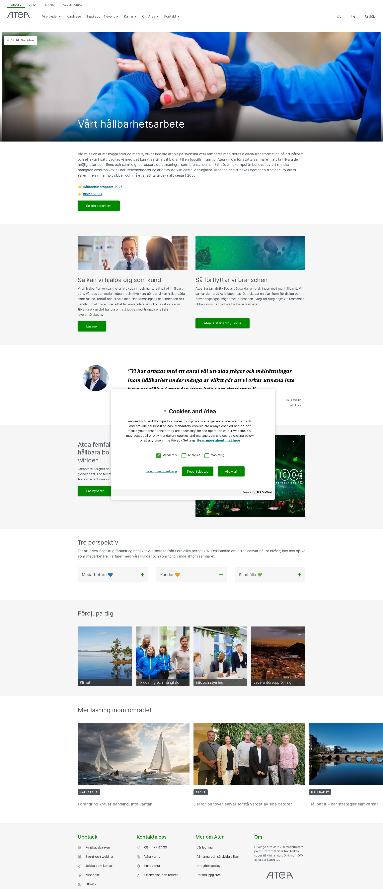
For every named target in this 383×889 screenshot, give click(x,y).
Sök (372, 17)
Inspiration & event (101, 16)
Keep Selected (198, 471)
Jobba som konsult (98, 866)
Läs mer (92, 326)
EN (352, 17)
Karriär (129, 16)
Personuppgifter (207, 875)
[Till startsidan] (18, 15)
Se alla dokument (99, 206)
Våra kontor (152, 857)
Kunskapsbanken (96, 847)
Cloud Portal (72, 4)
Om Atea (149, 16)
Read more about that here (218, 440)
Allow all (231, 471)
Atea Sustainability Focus (222, 323)
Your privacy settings (161, 471)
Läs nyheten (95, 491)
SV (339, 17)
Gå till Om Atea (22, 40)
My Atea (50, 4)
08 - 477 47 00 (154, 847)
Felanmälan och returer (160, 875)
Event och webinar (98, 857)
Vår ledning (204, 847)
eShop (33, 4)
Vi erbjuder (50, 16)
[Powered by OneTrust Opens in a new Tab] (258, 493)
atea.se (16, 4)
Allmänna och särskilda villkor (217, 857)
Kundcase (74, 16)
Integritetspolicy (208, 866)
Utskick (89, 884)
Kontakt (170, 16)
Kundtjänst (151, 866)
